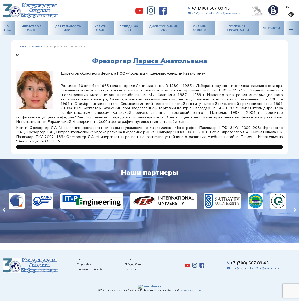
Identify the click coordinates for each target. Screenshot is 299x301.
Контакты (271, 28)
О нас (7, 28)
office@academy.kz (227, 13)
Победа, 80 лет (128, 28)
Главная (82, 259)
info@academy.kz (202, 13)
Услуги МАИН (101, 28)
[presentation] (4, 209)
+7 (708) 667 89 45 (210, 8)
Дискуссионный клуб (163, 28)
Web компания (192, 290)
